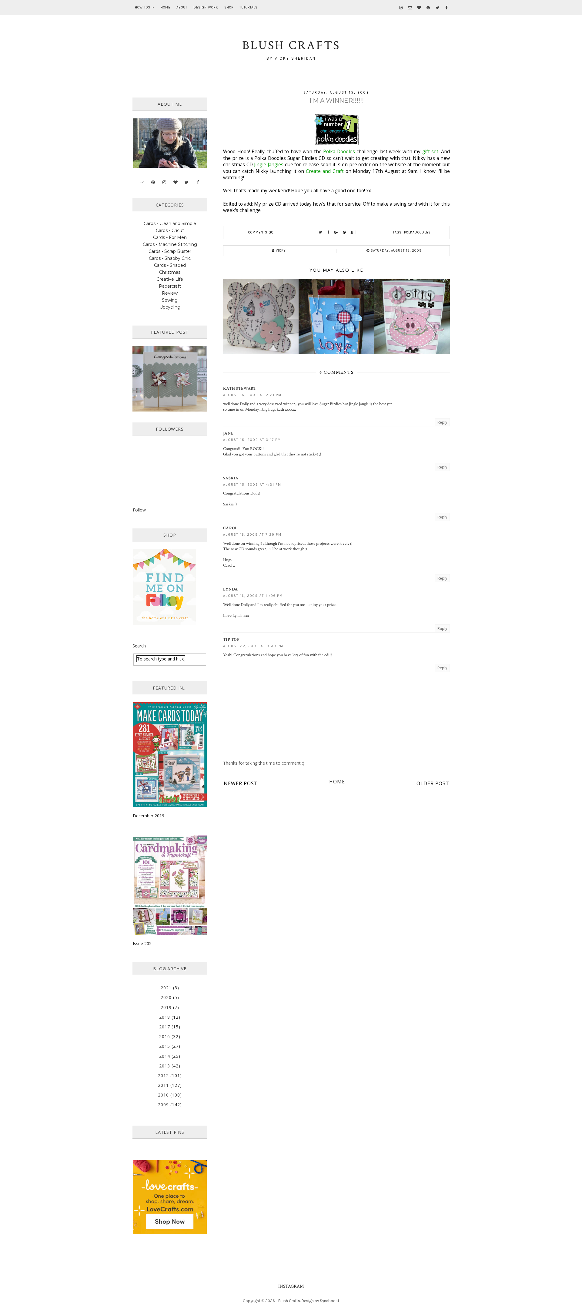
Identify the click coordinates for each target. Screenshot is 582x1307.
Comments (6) (261, 232)
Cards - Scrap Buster (170, 251)
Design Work (205, 7)
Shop (228, 7)
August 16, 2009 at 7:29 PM (252, 535)
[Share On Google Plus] (336, 233)
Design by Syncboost (320, 1301)
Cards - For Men (170, 237)
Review (170, 293)
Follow (139, 510)
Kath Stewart (239, 388)
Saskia (231, 478)
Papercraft (170, 286)
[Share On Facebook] (329, 233)
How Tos (142, 7)
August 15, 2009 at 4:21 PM (252, 485)
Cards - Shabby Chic (170, 258)
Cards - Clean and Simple (170, 223)
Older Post (432, 783)
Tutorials (248, 7)
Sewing (170, 300)
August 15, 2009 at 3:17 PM (252, 440)
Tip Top (231, 639)
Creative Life (169, 279)
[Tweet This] (321, 233)
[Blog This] (352, 233)
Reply (442, 422)
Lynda (230, 589)
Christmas (169, 272)
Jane (228, 433)
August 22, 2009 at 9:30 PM (253, 646)
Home (165, 7)
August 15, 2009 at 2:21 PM (252, 395)
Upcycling (169, 307)
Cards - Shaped (170, 265)
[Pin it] (344, 233)
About (181, 7)
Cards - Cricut (170, 230)
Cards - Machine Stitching (170, 244)
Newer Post (241, 783)
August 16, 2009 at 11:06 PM (253, 596)
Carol (230, 528)
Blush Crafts (289, 1301)
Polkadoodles (417, 232)
